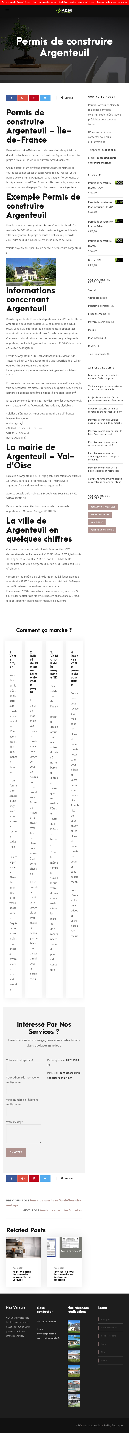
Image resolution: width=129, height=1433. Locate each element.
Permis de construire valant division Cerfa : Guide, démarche (105, 421)
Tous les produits (97, 353)
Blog (103, 1352)
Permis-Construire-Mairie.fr (21, 150)
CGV (78, 1425)
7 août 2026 (18, 1268)
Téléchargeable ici (13, 862)
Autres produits (96, 297)
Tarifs (103, 1343)
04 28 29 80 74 (109, 149)
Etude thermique (97, 313)
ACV (90, 289)
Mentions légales (92, 1425)
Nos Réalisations (109, 1327)
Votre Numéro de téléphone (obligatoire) (22, 1102)
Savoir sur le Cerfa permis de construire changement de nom (105, 410)
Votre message (14, 1122)
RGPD (107, 1425)
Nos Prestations (108, 1335)
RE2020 (92, 345)
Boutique (117, 1425)
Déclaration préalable (100, 305)
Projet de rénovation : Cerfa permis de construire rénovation (105, 399)
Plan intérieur (95, 337)
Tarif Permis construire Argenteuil (57, 187)
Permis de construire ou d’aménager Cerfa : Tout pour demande (103, 456)
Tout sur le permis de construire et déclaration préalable (64, 1276)
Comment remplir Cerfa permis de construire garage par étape (105, 480)
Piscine (92, 329)
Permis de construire (99, 321)
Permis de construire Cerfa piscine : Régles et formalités (103, 469)
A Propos (105, 1319)
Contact (105, 1360)
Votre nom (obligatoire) (19, 1060)
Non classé (97, 522)
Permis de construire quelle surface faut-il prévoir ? (103, 443)
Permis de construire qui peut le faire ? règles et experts (105, 432)
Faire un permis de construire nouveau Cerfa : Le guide (22, 1276)
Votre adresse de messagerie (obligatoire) (22, 1080)
